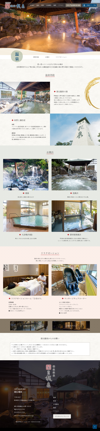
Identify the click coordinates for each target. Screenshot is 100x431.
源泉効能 (36, 57)
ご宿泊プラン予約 (89, 5)
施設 (55, 5)
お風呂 (47, 57)
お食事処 (48, 5)
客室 (42, 5)
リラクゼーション (61, 57)
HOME (32, 5)
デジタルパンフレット (62, 416)
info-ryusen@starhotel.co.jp (23, 415)
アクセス (60, 5)
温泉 (37, 5)
